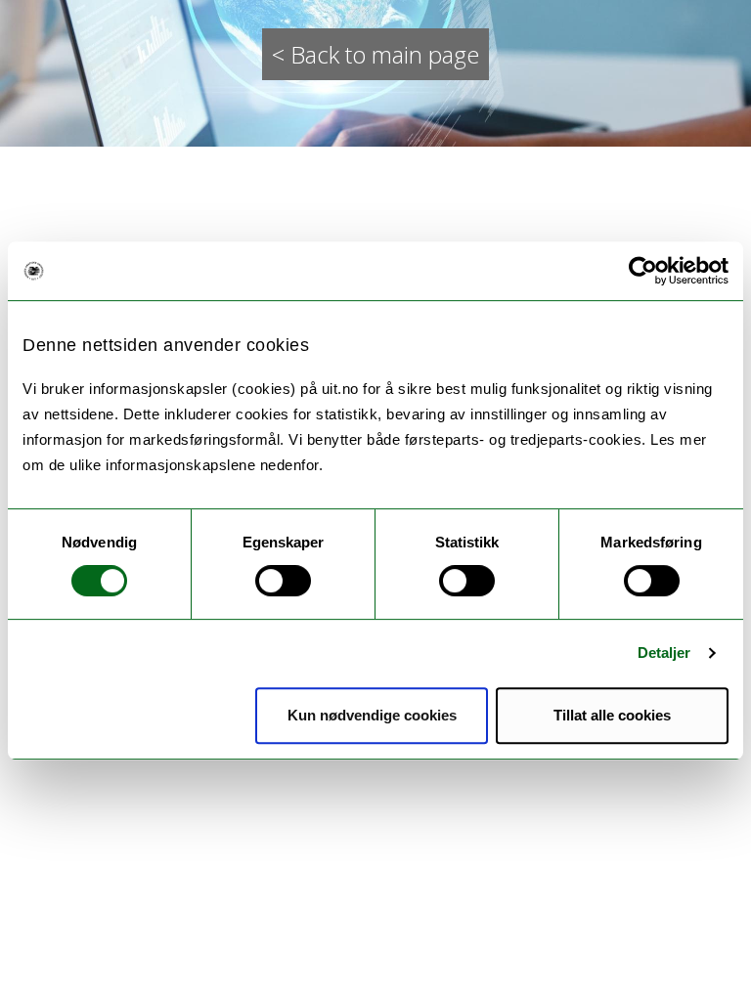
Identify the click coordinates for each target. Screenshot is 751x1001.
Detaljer (664, 652)
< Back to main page (375, 54)
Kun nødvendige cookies (372, 715)
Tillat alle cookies (612, 715)
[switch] (283, 580)
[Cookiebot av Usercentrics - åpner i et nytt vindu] (643, 270)
